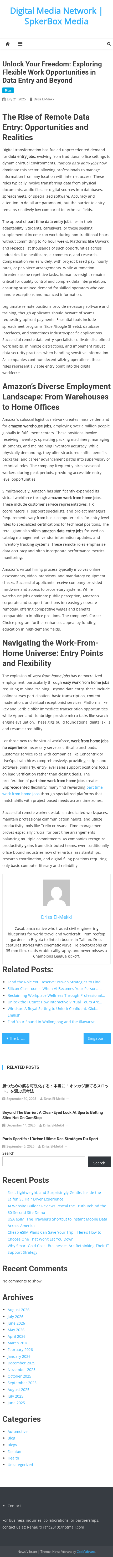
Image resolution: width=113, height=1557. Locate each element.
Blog (8, 90)
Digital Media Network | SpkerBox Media (56, 16)
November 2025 (21, 1369)
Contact (14, 1505)
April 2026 (16, 1336)
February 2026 (20, 1349)
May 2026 (16, 1329)
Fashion (14, 1451)
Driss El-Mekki (44, 99)
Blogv (12, 1444)
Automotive (18, 1431)
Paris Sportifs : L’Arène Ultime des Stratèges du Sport (50, 1138)
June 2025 (16, 1402)
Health (13, 1458)
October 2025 (19, 1376)
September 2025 (22, 1382)
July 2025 (15, 1396)
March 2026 (18, 1342)
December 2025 (21, 1362)
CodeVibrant (86, 1551)
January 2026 (19, 1356)
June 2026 (16, 1323)
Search (8, 1153)
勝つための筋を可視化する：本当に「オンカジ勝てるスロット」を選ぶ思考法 (55, 1088)
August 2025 (18, 1389)
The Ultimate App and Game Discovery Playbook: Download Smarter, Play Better (19, 1038)
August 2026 (18, 1309)
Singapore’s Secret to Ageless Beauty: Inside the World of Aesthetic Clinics (99, 1038)
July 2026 (15, 1316)
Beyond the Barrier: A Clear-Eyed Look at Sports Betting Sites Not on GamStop (52, 1115)
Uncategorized (20, 1464)
